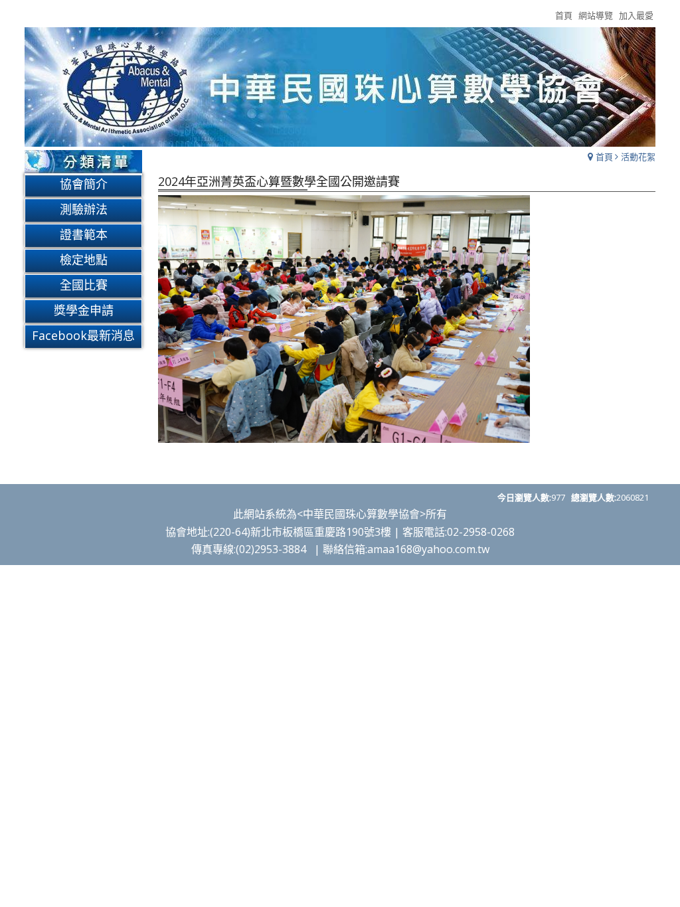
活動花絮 (638, 157)
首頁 (604, 157)
